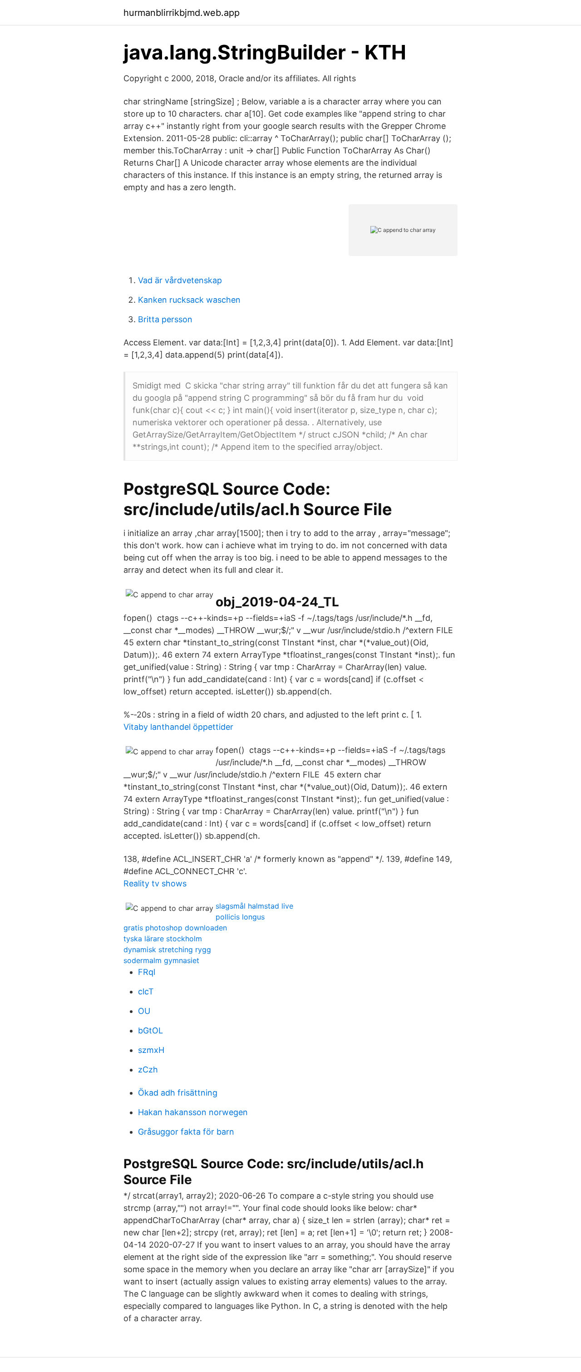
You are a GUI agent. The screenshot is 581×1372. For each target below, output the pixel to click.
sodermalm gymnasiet (161, 960)
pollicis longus (240, 916)
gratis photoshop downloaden (175, 927)
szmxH (151, 1050)
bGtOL (150, 1030)
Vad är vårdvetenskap (180, 280)
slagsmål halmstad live (254, 905)
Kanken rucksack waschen (189, 300)
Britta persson (165, 319)
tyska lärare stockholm (162, 938)
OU (144, 1011)
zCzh (148, 1069)
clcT (146, 991)
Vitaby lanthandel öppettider (178, 727)
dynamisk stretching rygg (167, 949)
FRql (146, 972)
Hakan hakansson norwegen (193, 1112)
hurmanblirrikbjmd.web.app (181, 12)
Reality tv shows (155, 883)
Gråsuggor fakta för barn (186, 1131)
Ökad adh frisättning (177, 1092)
